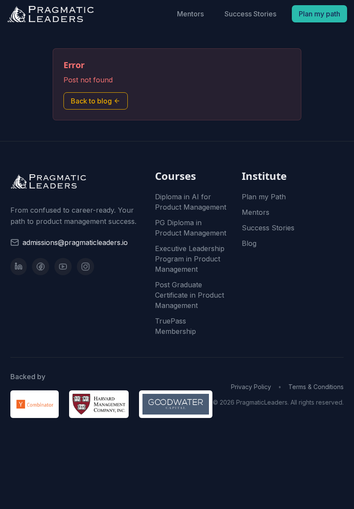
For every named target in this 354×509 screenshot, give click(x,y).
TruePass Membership (175, 326)
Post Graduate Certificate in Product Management (189, 295)
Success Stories (250, 13)
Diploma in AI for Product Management (190, 201)
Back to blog (91, 101)
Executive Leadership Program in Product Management (189, 258)
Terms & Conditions (316, 386)
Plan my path (319, 13)
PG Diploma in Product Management (190, 227)
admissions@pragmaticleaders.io (75, 242)
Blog (249, 243)
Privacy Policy (251, 386)
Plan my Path (264, 196)
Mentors (190, 13)
